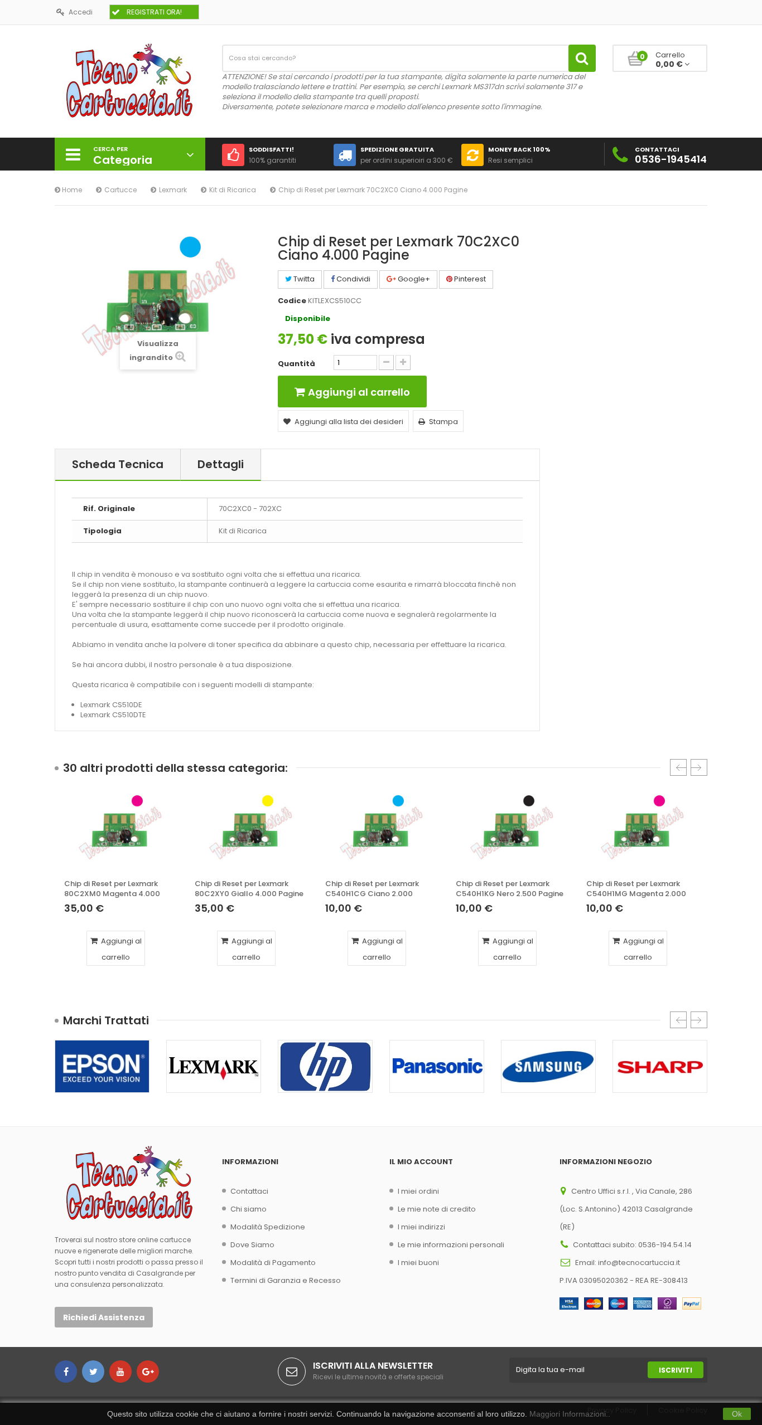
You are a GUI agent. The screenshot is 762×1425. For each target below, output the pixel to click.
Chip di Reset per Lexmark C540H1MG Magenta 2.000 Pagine (636, 889)
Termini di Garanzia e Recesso (285, 1280)
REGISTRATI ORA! (154, 12)
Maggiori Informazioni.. (569, 1413)
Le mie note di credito (437, 1209)
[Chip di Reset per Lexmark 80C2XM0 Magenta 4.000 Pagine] (120, 833)
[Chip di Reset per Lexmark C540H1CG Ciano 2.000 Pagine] (381, 833)
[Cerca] (582, 58)
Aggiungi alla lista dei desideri (349, 421)
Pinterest (469, 279)
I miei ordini (418, 1191)
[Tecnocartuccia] (130, 80)
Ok (737, 1413)
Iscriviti (675, 1370)
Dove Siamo (252, 1244)
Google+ (413, 279)
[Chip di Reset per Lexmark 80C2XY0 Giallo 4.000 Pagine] (250, 833)
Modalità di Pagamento (273, 1262)
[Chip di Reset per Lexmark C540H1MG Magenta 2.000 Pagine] (642, 833)
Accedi (81, 12)
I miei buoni (418, 1262)
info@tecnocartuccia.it (639, 1262)
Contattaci (249, 1191)
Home (71, 189)
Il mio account (421, 1161)
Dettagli (220, 464)
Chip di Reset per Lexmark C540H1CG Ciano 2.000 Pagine (372, 889)
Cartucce (120, 189)
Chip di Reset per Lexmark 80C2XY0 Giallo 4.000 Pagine (249, 889)
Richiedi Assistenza (103, 1317)
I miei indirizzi (421, 1227)
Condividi (352, 279)
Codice (292, 301)
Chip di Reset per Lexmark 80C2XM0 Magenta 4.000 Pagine (112, 889)
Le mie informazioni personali (451, 1244)
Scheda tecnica (117, 464)
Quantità (296, 364)
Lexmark (173, 189)
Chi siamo (248, 1209)
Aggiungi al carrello (120, 949)
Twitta (303, 279)
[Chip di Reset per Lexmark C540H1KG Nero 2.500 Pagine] (511, 833)
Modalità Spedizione (267, 1227)
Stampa (443, 421)
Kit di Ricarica (232, 189)
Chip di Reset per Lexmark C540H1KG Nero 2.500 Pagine (509, 889)
